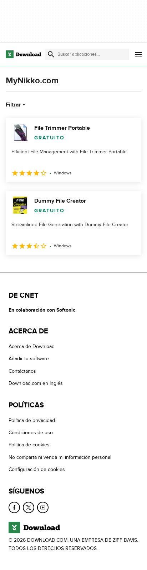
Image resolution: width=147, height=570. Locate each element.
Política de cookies (29, 445)
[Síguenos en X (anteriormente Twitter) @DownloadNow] (28, 507)
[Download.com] (23, 54)
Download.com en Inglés (36, 383)
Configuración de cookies (37, 469)
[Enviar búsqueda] (51, 54)
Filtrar (13, 104)
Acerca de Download (32, 346)
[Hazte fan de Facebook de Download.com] (14, 507)
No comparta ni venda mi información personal (60, 457)
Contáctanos (22, 371)
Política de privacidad (32, 420)
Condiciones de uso (31, 433)
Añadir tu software (29, 359)
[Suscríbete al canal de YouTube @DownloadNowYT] (43, 507)
